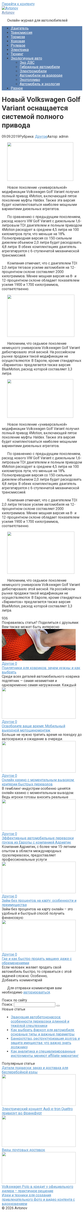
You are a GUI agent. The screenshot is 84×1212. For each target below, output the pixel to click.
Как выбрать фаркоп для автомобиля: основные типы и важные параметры (43, 1032)
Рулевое (18, 45)
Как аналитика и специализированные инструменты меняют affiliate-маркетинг (45, 1053)
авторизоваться (36, 992)
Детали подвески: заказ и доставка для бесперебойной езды (35, 1070)
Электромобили (33, 71)
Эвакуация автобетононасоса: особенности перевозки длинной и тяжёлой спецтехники (40, 1021)
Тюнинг (17, 54)
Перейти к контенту (18, 4)
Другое (41, 136)
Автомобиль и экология (40, 84)
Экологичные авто (26, 58)
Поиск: (8, 1004)
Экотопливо (30, 80)
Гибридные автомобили (40, 67)
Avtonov (8, 12)
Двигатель (20, 28)
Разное (17, 88)
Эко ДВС (27, 62)
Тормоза (18, 37)
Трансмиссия (21, 32)
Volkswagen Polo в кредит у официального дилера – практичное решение (37, 1188)
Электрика (20, 50)
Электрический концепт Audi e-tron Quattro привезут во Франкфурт (37, 1111)
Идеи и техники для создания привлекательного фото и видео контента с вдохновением (38, 1199)
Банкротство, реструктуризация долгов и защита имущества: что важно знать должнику (45, 1042)
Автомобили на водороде (41, 75)
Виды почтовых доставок (23, 1150)
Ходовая (18, 41)
